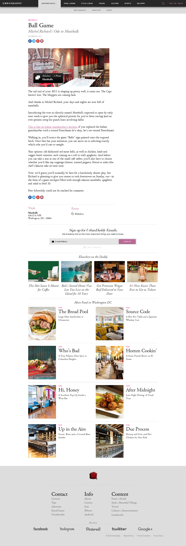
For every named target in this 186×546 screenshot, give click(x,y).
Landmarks (117, 515)
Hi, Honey (68, 390)
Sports (128, 3)
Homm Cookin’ (141, 350)
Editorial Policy (129, 536)
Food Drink (69, 3)
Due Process (137, 429)
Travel (102, 3)
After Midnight (140, 390)
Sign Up (172, 3)
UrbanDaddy (12, 3)
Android (88, 514)
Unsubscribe (58, 514)
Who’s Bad (68, 350)
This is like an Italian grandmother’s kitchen (52, 126)
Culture (115, 3)
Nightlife (96, 10)
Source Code (138, 311)
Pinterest (93, 529)
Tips (53, 503)
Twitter (119, 529)
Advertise (56, 507)
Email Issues (57, 510)
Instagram (67, 529)
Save (38, 41)
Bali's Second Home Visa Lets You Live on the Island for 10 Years (77, 290)
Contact (55, 499)
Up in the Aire (72, 429)
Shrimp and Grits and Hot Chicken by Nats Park (139, 436)
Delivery (141, 3)
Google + (145, 529)
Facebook (40, 529)
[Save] (42, 41)
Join (86, 507)
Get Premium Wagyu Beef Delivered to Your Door (109, 290)
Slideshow (79, 214)
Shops (109, 10)
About (87, 499)
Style (87, 3)
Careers (88, 503)
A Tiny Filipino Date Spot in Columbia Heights (72, 357)
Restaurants (80, 10)
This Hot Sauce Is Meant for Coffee (43, 288)
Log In (180, 3)
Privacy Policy (158, 536)
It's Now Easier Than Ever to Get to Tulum (142, 288)
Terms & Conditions (143, 536)
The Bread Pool (73, 311)
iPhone (88, 510)
